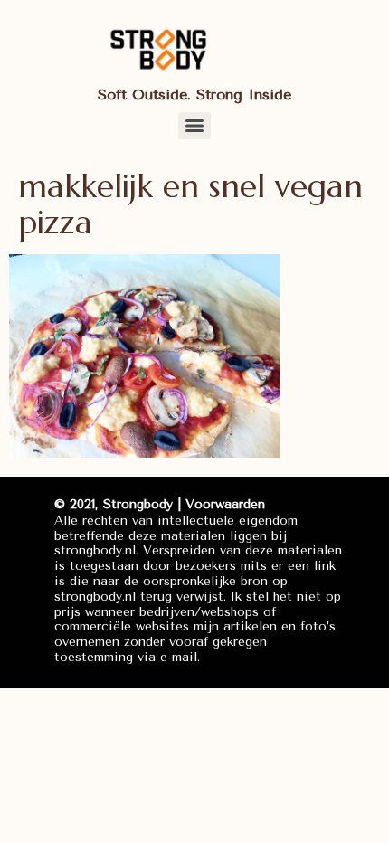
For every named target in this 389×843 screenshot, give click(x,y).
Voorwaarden (225, 504)
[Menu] (194, 125)
